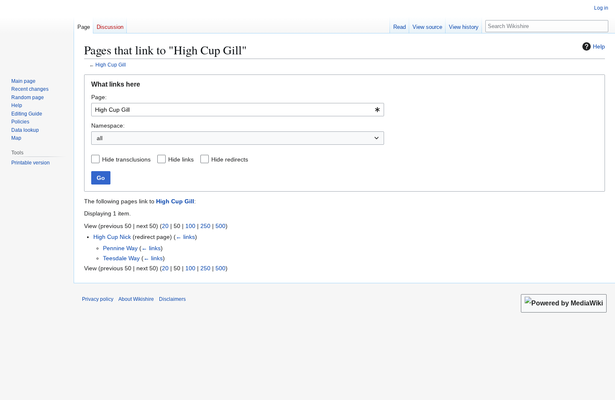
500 (220, 226)
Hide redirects (229, 159)
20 (165, 226)
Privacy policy (97, 299)
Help (599, 46)
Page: (99, 97)
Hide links (181, 159)
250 (205, 226)
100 (190, 226)
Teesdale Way (121, 258)
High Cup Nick (112, 236)
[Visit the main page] (36, 33)
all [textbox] (99, 138)
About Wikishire (136, 299)
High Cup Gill (110, 64)
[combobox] (237, 109)
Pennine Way (120, 248)
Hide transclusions (126, 159)
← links (185, 236)
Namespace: (108, 125)
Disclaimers (172, 299)
